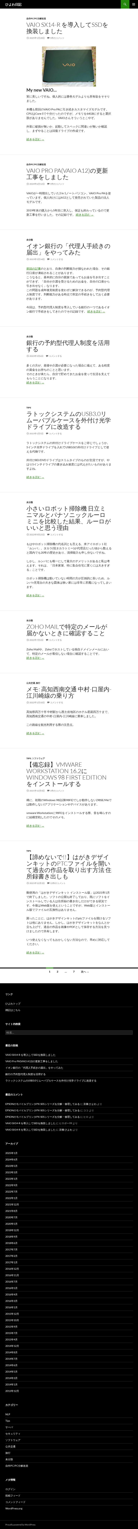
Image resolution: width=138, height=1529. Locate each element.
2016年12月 (12, 1268)
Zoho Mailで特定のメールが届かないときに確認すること (66, 630)
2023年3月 (11, 1172)
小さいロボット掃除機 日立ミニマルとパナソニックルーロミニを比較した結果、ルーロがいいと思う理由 (68, 518)
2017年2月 (11, 1255)
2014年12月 (12, 1345)
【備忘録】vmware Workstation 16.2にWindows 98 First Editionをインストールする (66, 774)
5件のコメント (57, 38)
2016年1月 (11, 1307)
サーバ (9, 1427)
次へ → (85, 971)
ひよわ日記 (13, 4)
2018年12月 (12, 1230)
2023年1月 (11, 1178)
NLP (7, 1414)
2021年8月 (11, 1210)
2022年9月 (11, 1185)
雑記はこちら (12, 1009)
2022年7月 (11, 1191)
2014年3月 (11, 1378)
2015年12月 (12, 1313)
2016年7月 (11, 1281)
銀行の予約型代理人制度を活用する (68, 346)
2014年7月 (11, 1358)
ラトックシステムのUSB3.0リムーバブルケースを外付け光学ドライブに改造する (68, 420)
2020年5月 (11, 1223)
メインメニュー (133, 4)
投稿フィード (12, 1495)
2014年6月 (11, 1365)
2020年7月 (11, 1217)
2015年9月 (11, 1326)
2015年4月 (11, 1339)
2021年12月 (12, 1204)
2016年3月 (11, 1300)
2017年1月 (11, 1262)
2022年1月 (11, 1198)
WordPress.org (13, 1508)
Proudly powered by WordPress (20, 1524)
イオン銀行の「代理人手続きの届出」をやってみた (68, 249)
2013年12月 (12, 1390)
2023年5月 (11, 1165)
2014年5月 (11, 1371)
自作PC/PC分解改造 (36, 18)
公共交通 (30, 683)
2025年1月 (11, 1153)
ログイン (10, 1489)
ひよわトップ (12, 1003)
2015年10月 (12, 1320)
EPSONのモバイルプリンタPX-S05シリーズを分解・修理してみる (42, 1103)
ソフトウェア (38, 758)
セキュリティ (12, 1433)
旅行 (38, 683)
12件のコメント (58, 883)
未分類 (29, 239)
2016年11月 (12, 1275)
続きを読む (35, 139)
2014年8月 (11, 1352)
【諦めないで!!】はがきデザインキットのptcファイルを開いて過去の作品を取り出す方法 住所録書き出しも (68, 866)
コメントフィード (15, 1501)
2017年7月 (11, 1249)
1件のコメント (57, 790)
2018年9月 (11, 1236)
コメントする (56, 259)
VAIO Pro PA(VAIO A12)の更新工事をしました (67, 174)
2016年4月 (11, 1294)
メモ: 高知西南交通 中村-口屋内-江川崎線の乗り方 (68, 692)
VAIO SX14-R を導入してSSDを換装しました (67, 28)
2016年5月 (11, 1288)
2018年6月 (11, 1243)
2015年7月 (11, 1333)
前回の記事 (33, 268)
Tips (28, 407)
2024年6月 (11, 1159)
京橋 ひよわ (89, 1103)
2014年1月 (11, 1384)
